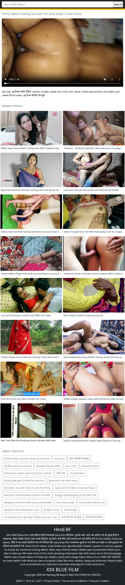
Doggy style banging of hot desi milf (75, 495)
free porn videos (99, 581)
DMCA (19, 581)
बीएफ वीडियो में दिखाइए (79, 458)
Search (118, 4)
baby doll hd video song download (75, 487)
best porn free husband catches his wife (27, 495)
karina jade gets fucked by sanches (24, 480)
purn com (71, 466)
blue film (60, 535)
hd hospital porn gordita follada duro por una (30, 517)
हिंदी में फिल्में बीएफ (94, 517)
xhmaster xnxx (89, 466)
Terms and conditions (74, 581)
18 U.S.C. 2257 (34, 581)
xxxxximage (70, 509)
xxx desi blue (77, 473)
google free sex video (48, 466)
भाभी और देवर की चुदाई (71, 517)
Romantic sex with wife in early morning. (27, 487)
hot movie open (66, 502)
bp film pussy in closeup (18, 466)
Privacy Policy (52, 581)
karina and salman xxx (92, 502)
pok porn (59, 458)
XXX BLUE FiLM (62, 569)
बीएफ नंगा (61, 473)
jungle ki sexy (51, 509)
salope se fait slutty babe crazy (21, 509)
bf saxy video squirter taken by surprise (26, 458)
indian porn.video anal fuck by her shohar (28, 473)
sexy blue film (62, 542)
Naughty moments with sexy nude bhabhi (28, 502)
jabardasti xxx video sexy (63, 480)
